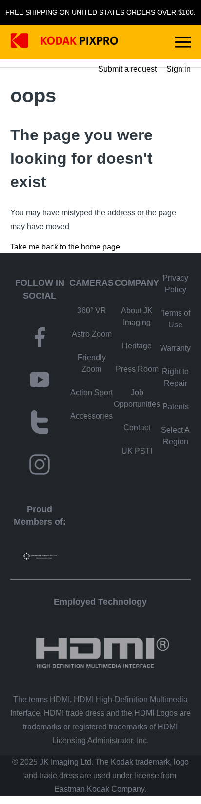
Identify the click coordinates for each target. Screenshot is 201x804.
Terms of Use (175, 319)
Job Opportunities (137, 398)
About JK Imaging (137, 316)
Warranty (175, 348)
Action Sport (91, 392)
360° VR (91, 310)
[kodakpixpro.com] (64, 42)
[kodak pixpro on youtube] (39, 381)
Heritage (137, 346)
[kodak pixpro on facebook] (39, 338)
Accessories (91, 416)
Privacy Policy (175, 284)
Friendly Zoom (92, 363)
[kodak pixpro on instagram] (39, 466)
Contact (136, 427)
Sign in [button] (178, 69)
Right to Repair (175, 377)
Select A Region (175, 436)
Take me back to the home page (65, 247)
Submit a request (127, 69)
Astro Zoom (92, 334)
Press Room (137, 369)
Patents (175, 406)
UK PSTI (136, 451)
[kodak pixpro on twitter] (40, 423)
